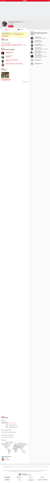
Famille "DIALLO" (38, 63)
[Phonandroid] (43, 480)
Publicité (21, 470)
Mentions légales (23, 471)
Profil (9, 29)
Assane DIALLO (38, 37)
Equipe (12, 470)
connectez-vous (10, 34)
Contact (24, 470)
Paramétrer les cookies (12, 471)
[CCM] (19, 477)
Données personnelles (43, 470)
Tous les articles (29, 470)
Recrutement (36, 470)
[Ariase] (31, 479)
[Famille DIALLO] (32, 63)
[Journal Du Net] (31, 477)
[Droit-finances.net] (43, 477)
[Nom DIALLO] (32, 60)
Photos (21, 29)
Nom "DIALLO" (38, 60)
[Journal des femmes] (7, 477)
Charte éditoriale (16, 470)
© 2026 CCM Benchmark (37, 471)
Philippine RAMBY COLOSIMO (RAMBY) (14, 63)
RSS (32, 470)
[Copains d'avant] (7, 480)
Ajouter (11, 26)
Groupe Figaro (29, 471)
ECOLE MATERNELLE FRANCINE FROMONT (11, 45)
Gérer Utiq (18, 471)
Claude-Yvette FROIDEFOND (12, 59)
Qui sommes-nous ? (6, 470)
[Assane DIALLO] (4, 24)
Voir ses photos (25, 81)
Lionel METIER (9, 56)
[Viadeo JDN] (19, 480)
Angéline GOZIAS (9, 52)
